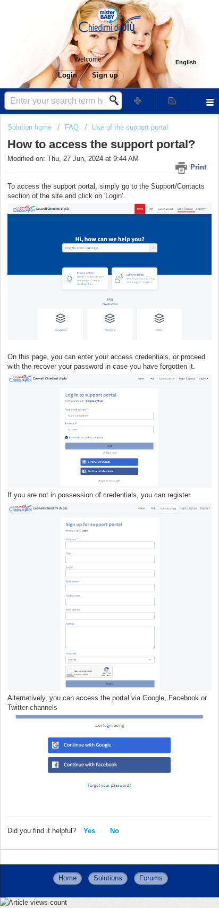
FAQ (72, 127)
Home (67, 878)
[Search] (117, 100)
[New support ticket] (138, 100)
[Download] (89, 453)
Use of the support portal (130, 127)
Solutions (108, 878)
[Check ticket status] (172, 100)
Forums (151, 878)
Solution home (30, 127)
